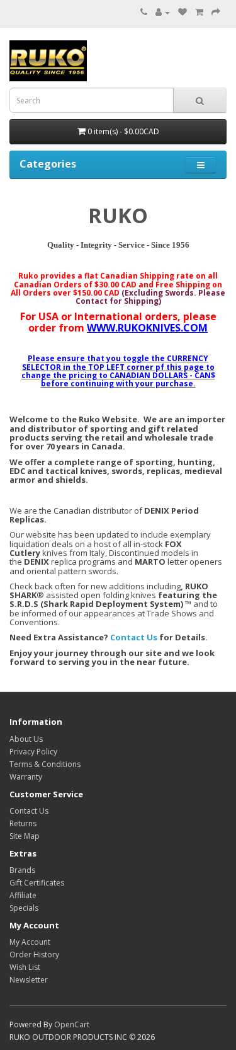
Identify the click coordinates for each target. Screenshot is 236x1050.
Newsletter (28, 979)
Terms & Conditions (45, 764)
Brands (22, 870)
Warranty (25, 776)
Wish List (24, 967)
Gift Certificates (36, 882)
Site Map (24, 836)
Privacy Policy (33, 751)
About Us (26, 739)
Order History (34, 954)
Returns (23, 823)
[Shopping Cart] (199, 12)
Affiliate (23, 895)
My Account (29, 942)
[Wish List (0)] (182, 12)
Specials (23, 908)
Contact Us (133, 637)
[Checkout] (215, 12)
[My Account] (162, 12)
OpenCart (71, 1024)
